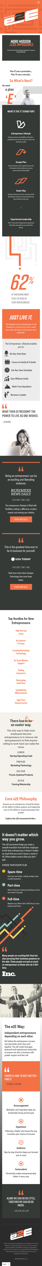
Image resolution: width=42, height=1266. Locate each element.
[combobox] (6, 1264)
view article (21, 519)
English (4, 1264)
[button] (38, 2)
